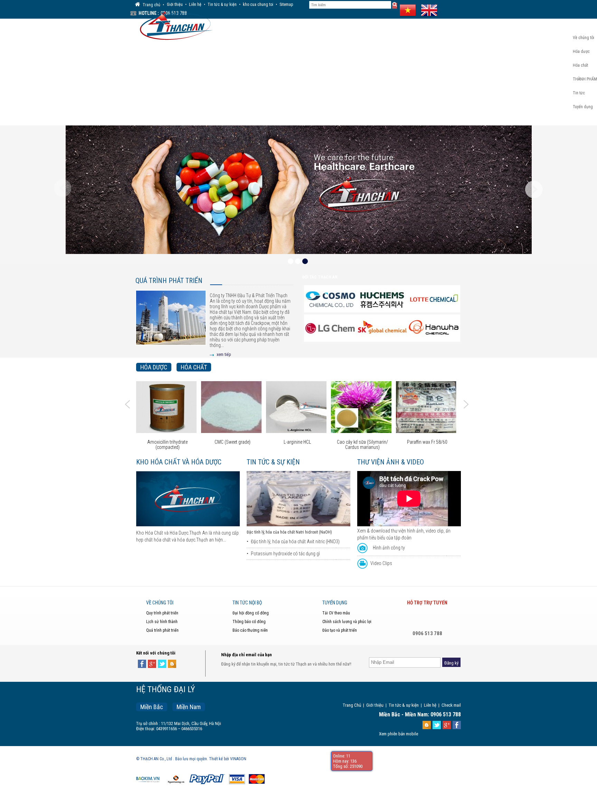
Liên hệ (195, 4)
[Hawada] (382, 328)
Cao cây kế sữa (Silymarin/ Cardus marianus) (297, 445)
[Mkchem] (434, 328)
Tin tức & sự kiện (222, 4)
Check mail (451, 705)
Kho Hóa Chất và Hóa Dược (178, 462)
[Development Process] (170, 323)
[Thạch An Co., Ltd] (174, 24)
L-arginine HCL (232, 442)
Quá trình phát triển (168, 280)
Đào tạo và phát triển (339, 630)
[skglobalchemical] (331, 328)
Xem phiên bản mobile (398, 733)
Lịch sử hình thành (162, 621)
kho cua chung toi (258, 4)
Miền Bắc (151, 706)
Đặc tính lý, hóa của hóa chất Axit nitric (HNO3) (295, 541)
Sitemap (286, 4)
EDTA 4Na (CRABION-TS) (427, 442)
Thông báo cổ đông (249, 621)
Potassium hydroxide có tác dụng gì (285, 553)
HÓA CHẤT (194, 367)
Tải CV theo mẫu (336, 613)
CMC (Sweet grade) (168, 442)
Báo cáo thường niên (250, 630)
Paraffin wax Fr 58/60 (362, 442)
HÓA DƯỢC (153, 367)
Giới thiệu (175, 4)
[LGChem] (434, 299)
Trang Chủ (352, 705)
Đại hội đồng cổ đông (251, 613)
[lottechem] (382, 299)
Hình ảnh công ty (389, 547)
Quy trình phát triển (162, 613)
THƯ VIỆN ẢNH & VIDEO (390, 462)
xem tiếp (224, 354)
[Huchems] (331, 299)
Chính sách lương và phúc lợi (346, 621)
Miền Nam (189, 706)
